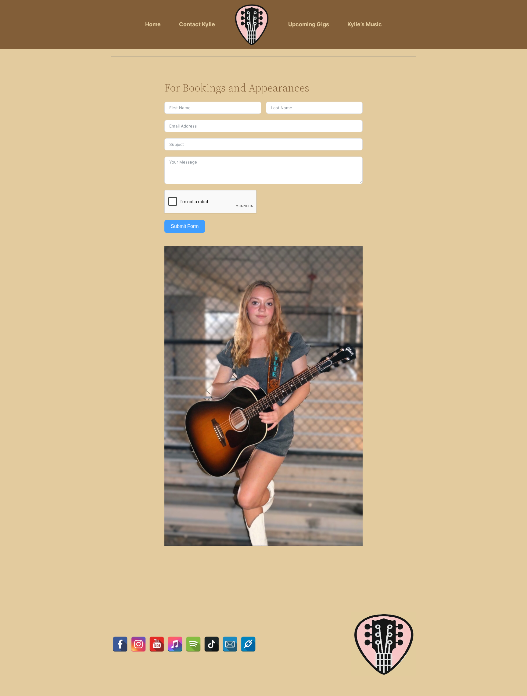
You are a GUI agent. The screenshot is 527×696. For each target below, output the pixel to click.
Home (153, 24)
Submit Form (185, 226)
